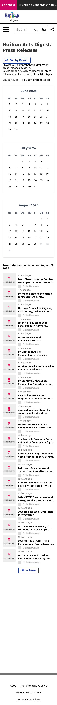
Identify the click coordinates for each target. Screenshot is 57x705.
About (13, 685)
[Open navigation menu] (6, 29)
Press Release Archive (33, 685)
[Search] (36, 29)
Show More (28, 570)
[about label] (19, 286)
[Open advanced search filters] (43, 29)
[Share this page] (52, 29)
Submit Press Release (29, 692)
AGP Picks (8, 5)
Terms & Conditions (28, 699)
